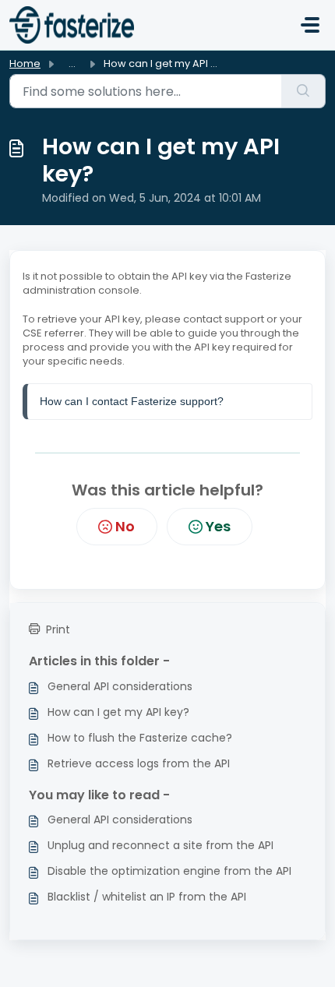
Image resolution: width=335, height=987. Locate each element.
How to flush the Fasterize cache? (140, 738)
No (125, 526)
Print (58, 629)
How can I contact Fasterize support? (133, 401)
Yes (218, 526)
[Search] (303, 91)
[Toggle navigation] (310, 25)
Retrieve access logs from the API (139, 763)
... (72, 63)
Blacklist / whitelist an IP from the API (147, 896)
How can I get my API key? (118, 712)
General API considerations (120, 686)
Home (25, 63)
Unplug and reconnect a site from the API (160, 845)
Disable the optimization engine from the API (169, 871)
